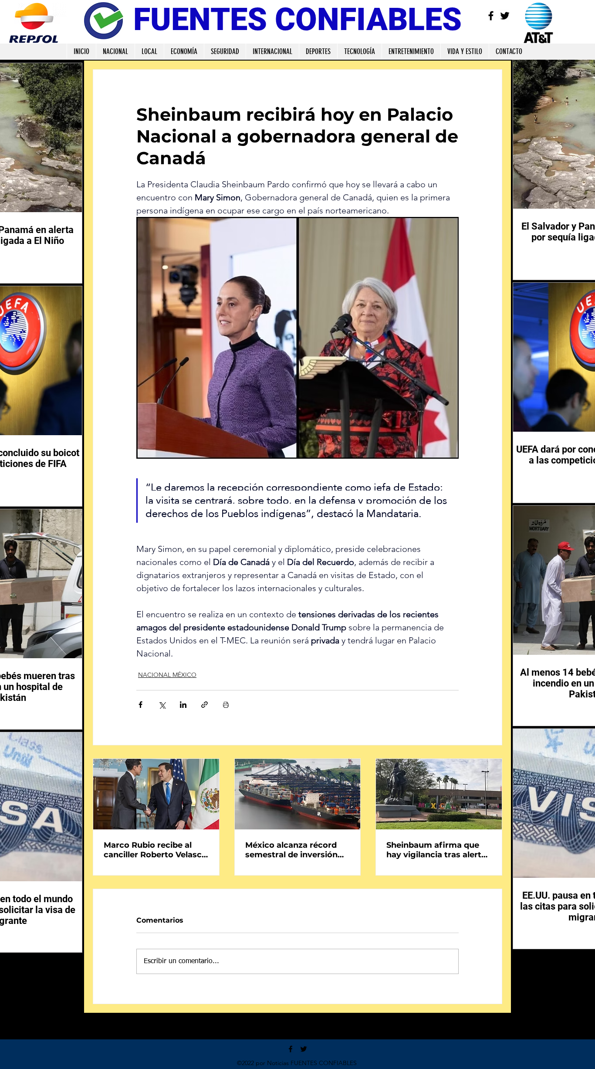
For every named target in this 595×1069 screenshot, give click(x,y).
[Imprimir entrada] (226, 704)
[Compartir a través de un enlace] (204, 704)
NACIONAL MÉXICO (167, 675)
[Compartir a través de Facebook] (140, 704)
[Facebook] (491, 16)
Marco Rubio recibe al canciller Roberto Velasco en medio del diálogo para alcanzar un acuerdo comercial (155, 849)
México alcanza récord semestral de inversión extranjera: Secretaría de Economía (295, 849)
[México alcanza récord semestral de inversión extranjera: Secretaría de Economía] (298, 794)
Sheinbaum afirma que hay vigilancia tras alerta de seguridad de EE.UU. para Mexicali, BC (436, 849)
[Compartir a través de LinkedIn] (183, 704)
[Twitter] (505, 16)
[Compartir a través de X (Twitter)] (162, 704)
